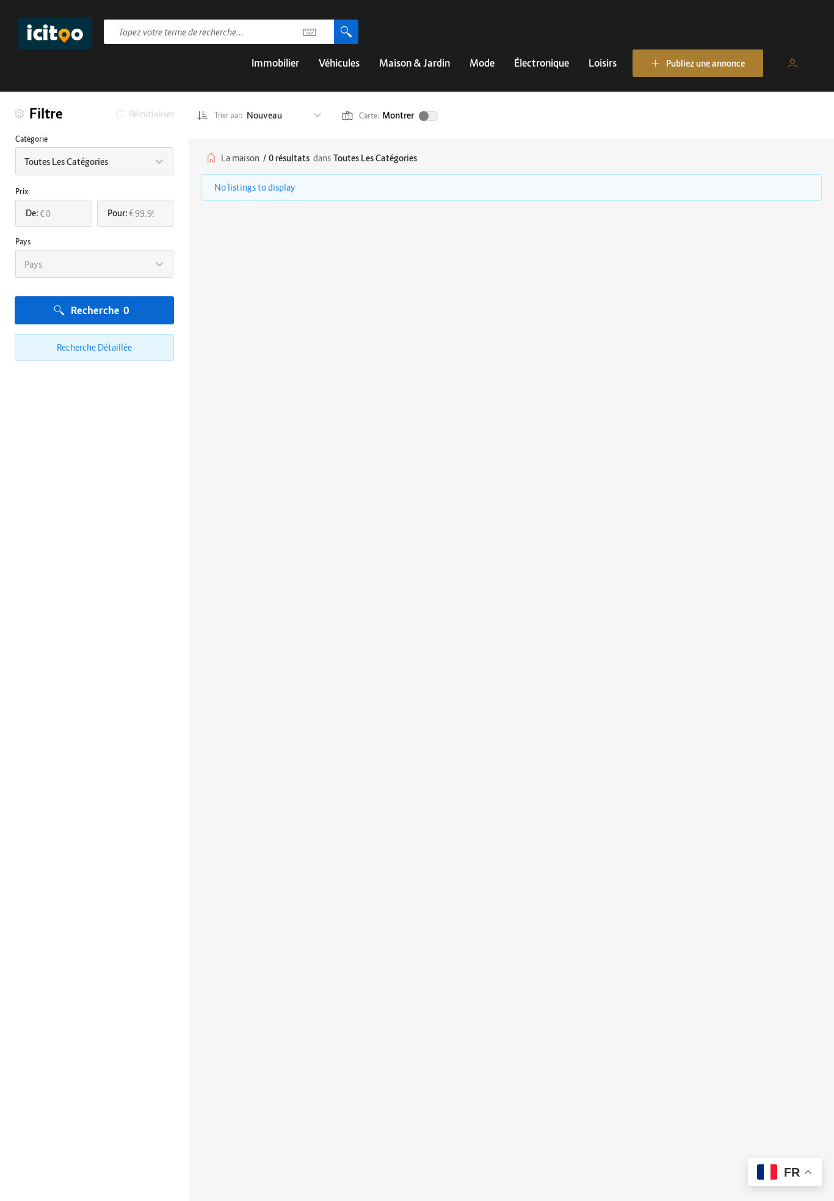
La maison (240, 158)
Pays (23, 241)
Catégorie (31, 139)
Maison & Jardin (414, 63)
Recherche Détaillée (94, 347)
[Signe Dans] (792, 63)
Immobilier (275, 63)
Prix (22, 191)
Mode (482, 63)
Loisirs (603, 63)
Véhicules (339, 63)
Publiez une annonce (705, 63)
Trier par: (228, 115)
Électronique (541, 63)
